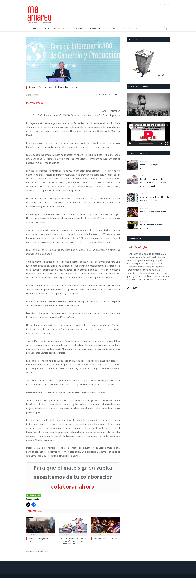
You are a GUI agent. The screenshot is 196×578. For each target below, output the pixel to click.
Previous (129, 105)
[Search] (165, 28)
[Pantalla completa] (166, 143)
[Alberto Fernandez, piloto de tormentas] (73, 60)
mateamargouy (34, 102)
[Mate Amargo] (39, 14)
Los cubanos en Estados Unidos (105, 538)
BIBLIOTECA (114, 28)
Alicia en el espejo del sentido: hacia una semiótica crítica (154, 199)
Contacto (132, 287)
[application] (148, 134)
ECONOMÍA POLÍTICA (95, 28)
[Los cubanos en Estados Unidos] (105, 526)
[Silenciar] (162, 143)
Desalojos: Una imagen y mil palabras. (151, 166)
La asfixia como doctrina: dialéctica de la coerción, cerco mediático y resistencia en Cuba (73, 541)
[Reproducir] (130, 143)
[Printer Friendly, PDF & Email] (33, 495)
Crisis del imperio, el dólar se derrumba (151, 226)
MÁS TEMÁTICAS (129, 28)
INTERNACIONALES (61, 28)
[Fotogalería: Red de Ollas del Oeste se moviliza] (148, 104)
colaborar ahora (73, 486)
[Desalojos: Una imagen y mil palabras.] (40, 526)
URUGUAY (46, 28)
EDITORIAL (32, 28)
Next (167, 105)
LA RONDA (79, 28)
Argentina (99, 95)
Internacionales (112, 95)
